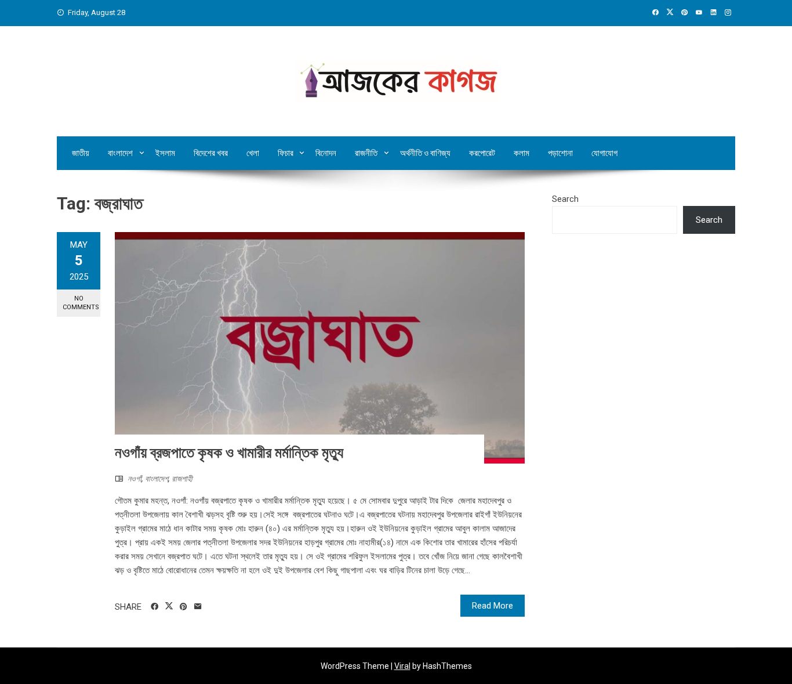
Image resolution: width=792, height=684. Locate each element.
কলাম (521, 153)
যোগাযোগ (604, 153)
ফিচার (285, 153)
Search (565, 199)
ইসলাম (165, 153)
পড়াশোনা (560, 153)
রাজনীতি (366, 153)
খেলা (252, 153)
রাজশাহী (182, 478)
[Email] (198, 606)
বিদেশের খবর (211, 153)
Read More (492, 605)
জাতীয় (80, 153)
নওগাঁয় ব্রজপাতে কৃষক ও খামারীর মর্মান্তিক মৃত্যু (231, 452)
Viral (402, 666)
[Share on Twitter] (169, 606)
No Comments (81, 303)
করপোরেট (482, 153)
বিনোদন (325, 153)
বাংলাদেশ (120, 153)
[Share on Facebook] (154, 606)
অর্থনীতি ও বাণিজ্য (425, 153)
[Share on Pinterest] (183, 606)
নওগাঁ (134, 478)
